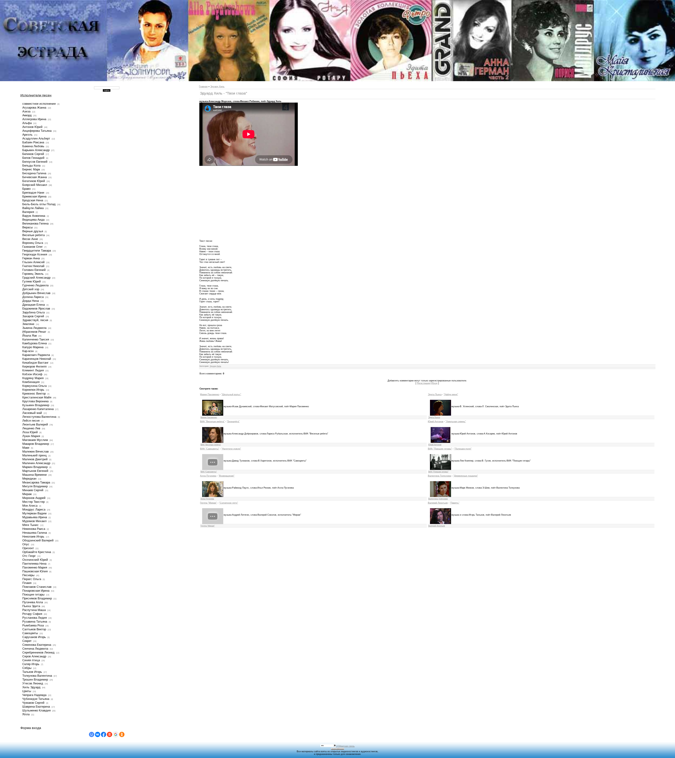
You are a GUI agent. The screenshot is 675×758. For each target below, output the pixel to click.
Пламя (26, 583)
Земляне (28, 324)
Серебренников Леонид (38, 652)
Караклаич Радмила (36, 355)
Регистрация (423, 383)
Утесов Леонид (32, 683)
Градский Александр (36, 277)
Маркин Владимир (35, 467)
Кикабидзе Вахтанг (35, 362)
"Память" (454, 503)
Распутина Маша (34, 610)
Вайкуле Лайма (33, 208)
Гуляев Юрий (31, 281)
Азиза (26, 111)
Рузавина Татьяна (34, 621)
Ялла (26, 714)
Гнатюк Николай (33, 266)
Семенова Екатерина (36, 644)
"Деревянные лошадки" (465, 475)
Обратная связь (346, 746)
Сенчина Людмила (35, 648)
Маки (25, 447)
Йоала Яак (29, 335)
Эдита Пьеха (435, 394)
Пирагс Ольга (31, 579)
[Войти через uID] (91, 734)
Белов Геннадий (33, 158)
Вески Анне (30, 239)
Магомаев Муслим (35, 440)
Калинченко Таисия (35, 339)
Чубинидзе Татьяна (35, 699)
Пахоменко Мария (34, 567)
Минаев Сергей (32, 490)
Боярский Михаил (34, 185)
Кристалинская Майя (36, 397)
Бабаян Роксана (33, 142)
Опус (25, 544)
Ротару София (32, 614)
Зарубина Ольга (33, 312)
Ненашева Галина (34, 532)
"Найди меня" (451, 394)
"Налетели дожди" (231, 448)
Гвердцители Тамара (36, 250)
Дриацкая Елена (33, 304)
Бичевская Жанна (34, 177)
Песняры (28, 575)
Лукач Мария (31, 436)
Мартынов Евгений (35, 471)
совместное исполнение (39, 103)
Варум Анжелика (33, 215)
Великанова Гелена (35, 223)
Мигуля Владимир (35, 486)
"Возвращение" (226, 475)
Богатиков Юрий (33, 181)
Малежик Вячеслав (35, 451)
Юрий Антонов (435, 421)
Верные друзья (32, 231)
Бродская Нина (32, 200)
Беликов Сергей (33, 154)
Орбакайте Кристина (36, 552)
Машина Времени (34, 474)
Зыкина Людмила (34, 328)
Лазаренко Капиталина (38, 409)
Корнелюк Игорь (33, 389)
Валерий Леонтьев (438, 503)
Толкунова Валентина (37, 675)
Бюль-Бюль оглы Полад (39, 204)
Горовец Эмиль (33, 273)
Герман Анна (31, 258)
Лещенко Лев (31, 428)
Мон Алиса (29, 505)
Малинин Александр (36, 463)
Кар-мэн (28, 351)
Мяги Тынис (30, 525)
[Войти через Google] (115, 734)
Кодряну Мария (33, 378)
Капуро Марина (32, 347)
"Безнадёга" (233, 421)
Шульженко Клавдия (36, 710)
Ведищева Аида (33, 219)
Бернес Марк (31, 169)
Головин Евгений (34, 270)
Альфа (27, 123)
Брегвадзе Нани (33, 192)
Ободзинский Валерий (38, 540)
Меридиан (29, 478)
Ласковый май (32, 413)
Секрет (27, 641)
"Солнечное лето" (228, 503)
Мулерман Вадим (34, 513)
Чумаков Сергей (33, 702)
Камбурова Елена (34, 343)
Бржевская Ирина (34, 196)
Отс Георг (29, 556)
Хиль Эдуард (31, 687)
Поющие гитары (33, 594)
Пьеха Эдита (31, 606)
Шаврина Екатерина (36, 706)
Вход (435, 383)
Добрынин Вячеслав (36, 293)
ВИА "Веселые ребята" (212, 421)
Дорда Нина (30, 300)
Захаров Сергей (33, 316)
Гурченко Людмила (35, 285)
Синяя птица (31, 660)
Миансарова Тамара (36, 482)
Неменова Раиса (33, 529)
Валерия (28, 212)
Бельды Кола (31, 165)
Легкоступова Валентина (39, 416)
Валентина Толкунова (439, 475)
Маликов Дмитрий (35, 459)
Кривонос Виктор (34, 393)
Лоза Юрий (30, 432)
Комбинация (31, 382)
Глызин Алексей (33, 262)
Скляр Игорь (30, 664)
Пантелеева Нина (34, 563)
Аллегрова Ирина (34, 119)
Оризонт (28, 548)
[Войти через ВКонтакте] (97, 734)
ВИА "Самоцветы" (209, 448)
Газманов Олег (32, 246)
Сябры (26, 668)
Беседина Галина (34, 173)
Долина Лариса (33, 297)
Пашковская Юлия (35, 571)
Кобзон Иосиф (32, 374)
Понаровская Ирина (35, 590)
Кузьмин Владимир (35, 405)
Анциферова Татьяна (37, 130)
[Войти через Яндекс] (109, 734)
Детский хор (30, 289)
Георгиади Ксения (34, 254)
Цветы (26, 691)
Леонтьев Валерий (35, 424)
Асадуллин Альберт (36, 138)
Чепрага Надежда (34, 695)
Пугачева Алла (32, 602)
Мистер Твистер (33, 501)
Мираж (27, 494)
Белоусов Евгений (34, 161)
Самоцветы (30, 633)
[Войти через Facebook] (103, 734)
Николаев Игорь (33, 536)
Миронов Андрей (34, 498)
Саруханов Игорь (34, 637)
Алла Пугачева (208, 475)
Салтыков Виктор (34, 629)
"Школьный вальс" (231, 394)
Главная (203, 86)
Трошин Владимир (35, 679)
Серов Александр (34, 656)
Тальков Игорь (32, 672)
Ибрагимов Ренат (34, 331)
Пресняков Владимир (37, 598)
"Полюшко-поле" (463, 448)
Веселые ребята (33, 235)
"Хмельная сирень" (455, 421)
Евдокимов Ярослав (36, 308)
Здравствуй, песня (35, 320)
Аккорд (27, 115)
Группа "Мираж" (208, 503)
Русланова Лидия (34, 617)
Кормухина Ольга (34, 386)
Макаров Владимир (35, 443)
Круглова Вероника (35, 401)
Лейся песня (31, 420)
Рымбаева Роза (33, 625)
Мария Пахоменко (209, 394)
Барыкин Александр (36, 150)
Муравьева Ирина (34, 517)
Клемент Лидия (33, 370)
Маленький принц (34, 455)
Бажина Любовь (33, 146)
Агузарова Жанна (34, 107)
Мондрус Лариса (33, 509)
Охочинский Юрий (35, 559)
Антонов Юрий (32, 127)
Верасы (27, 227)
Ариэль (27, 134)
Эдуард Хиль (217, 86)
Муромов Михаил (34, 521)
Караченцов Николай (36, 358)
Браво (26, 188)
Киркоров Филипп (34, 366)
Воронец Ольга (32, 243)
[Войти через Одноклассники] (121, 734)
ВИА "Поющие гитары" (440, 448)
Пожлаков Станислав (37, 586)
